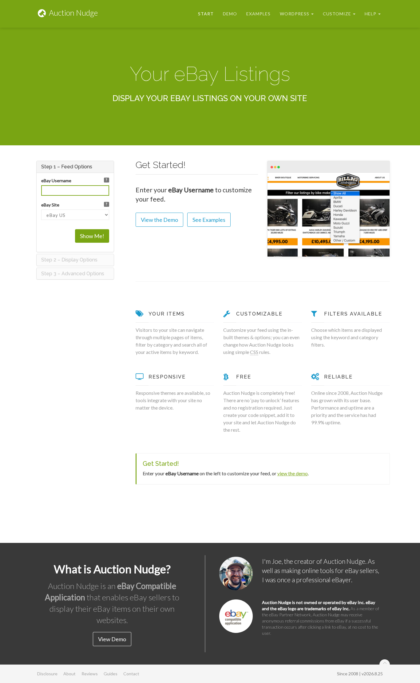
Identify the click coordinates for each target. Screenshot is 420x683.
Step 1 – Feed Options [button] (66, 167)
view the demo (292, 473)
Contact (131, 673)
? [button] (106, 180)
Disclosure (47, 673)
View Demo (112, 639)
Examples (258, 13)
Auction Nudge (72, 12)
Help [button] (371, 13)
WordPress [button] (295, 13)
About (69, 673)
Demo (230, 13)
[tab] (75, 167)
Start (206, 13)
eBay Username (56, 180)
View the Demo (159, 219)
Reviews (89, 673)
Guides (110, 673)
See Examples (208, 219)
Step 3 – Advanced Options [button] (72, 274)
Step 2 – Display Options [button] (69, 260)
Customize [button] (337, 13)
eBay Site (50, 204)
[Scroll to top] (384, 664)
